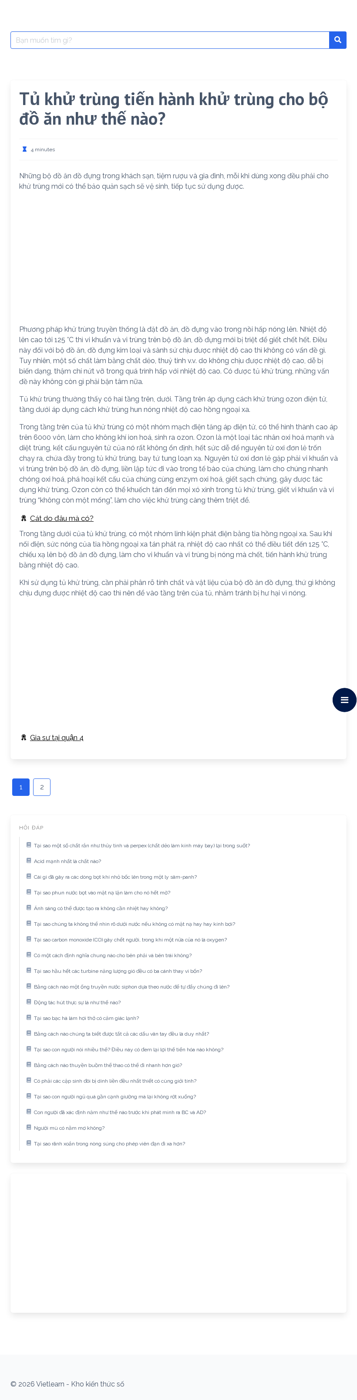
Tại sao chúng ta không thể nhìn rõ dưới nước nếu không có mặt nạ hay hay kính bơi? (134, 924)
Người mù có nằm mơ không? (69, 1128)
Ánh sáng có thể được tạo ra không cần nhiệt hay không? (101, 908)
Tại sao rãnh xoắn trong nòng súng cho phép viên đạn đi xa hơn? (109, 1144)
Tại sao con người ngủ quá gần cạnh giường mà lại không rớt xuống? (115, 1097)
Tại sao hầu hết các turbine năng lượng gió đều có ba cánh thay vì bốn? (118, 971)
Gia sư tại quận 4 (57, 737)
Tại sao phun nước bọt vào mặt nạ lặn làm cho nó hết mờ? (102, 893)
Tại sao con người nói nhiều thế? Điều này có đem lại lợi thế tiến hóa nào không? (128, 1050)
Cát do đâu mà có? (62, 518)
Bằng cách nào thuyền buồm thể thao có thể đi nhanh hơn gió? (108, 1065)
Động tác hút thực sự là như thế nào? (77, 1002)
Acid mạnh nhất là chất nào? (67, 861)
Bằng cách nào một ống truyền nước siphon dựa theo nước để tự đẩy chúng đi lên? (131, 987)
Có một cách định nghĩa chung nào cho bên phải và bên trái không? (113, 955)
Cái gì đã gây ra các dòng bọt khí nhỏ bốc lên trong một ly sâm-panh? (115, 877)
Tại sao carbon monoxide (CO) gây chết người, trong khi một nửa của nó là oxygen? (130, 940)
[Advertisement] (178, 260)
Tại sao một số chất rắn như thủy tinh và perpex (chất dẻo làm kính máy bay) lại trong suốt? (142, 846)
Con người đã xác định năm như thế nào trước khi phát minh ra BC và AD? (120, 1112)
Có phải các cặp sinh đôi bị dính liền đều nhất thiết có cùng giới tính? (115, 1081)
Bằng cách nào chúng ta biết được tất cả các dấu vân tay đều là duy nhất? (121, 1034)
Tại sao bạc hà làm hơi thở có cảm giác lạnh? (86, 1018)
